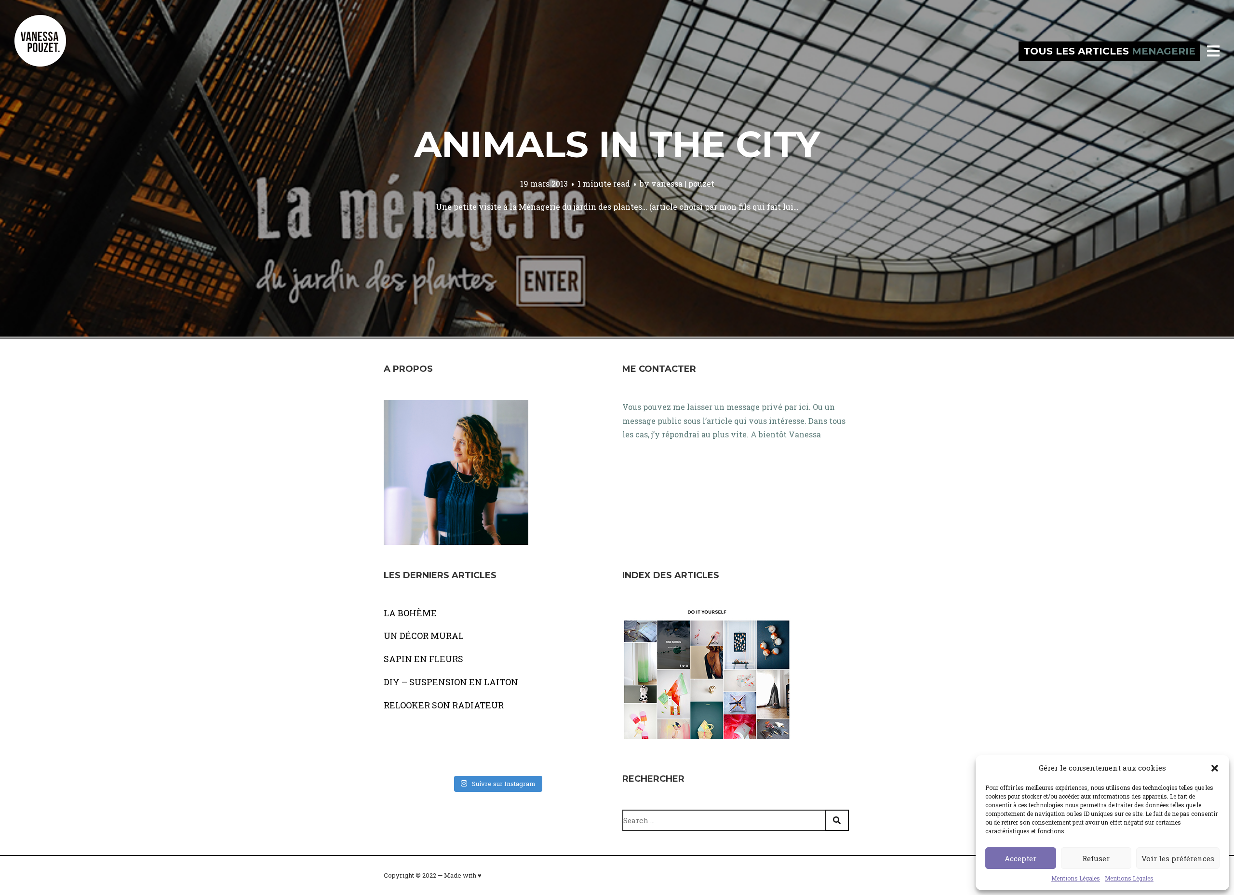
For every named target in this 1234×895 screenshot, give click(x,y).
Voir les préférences (1177, 858)
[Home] (50, 51)
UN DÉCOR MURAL (424, 635)
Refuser (1096, 858)
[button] (1215, 768)
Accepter (1020, 858)
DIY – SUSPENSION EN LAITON (451, 682)
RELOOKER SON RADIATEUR (444, 705)
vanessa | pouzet (682, 183)
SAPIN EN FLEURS (423, 658)
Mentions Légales (1075, 878)
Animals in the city (617, 144)
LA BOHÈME (410, 613)
